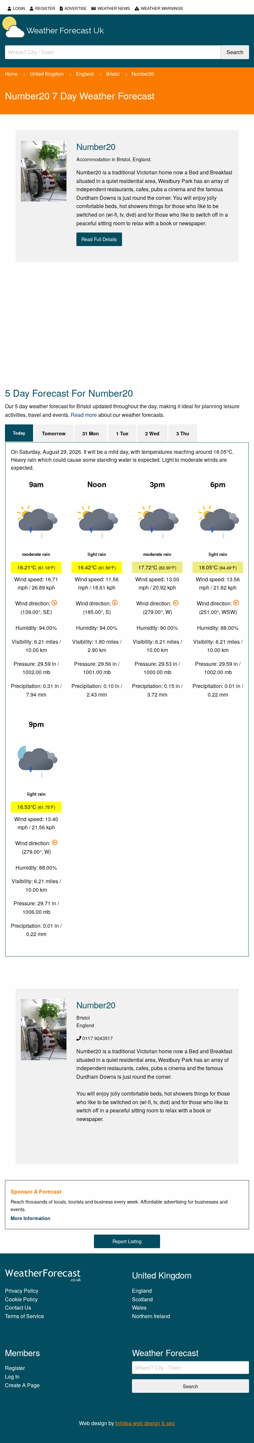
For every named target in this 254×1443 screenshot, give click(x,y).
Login (19, 8)
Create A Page (22, 1385)
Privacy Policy (21, 1290)
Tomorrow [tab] (53, 433)
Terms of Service (24, 1316)
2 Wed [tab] (152, 433)
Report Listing (127, 1241)
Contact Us (18, 1307)
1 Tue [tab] (122, 433)
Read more (84, 414)
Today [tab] (19, 433)
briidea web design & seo (145, 1423)
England (85, 73)
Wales (139, 1307)
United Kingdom (47, 73)
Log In (12, 1376)
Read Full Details (99, 238)
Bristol (112, 73)
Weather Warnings (162, 8)
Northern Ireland (151, 1316)
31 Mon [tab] (90, 433)
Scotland (142, 1299)
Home (11, 73)
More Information (30, 1218)
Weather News (114, 8)
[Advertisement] (127, 324)
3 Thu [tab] (182, 433)
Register (45, 8)
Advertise (75, 8)
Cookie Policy (21, 1299)
